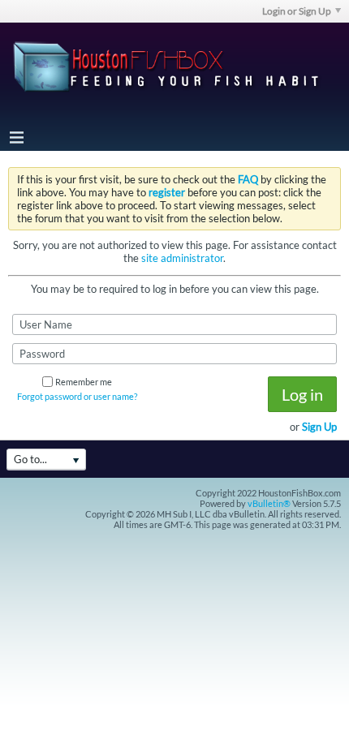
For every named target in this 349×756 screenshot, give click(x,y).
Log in (302, 394)
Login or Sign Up (296, 11)
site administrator (182, 257)
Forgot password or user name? (77, 396)
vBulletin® (269, 503)
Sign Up (319, 426)
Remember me (83, 381)
